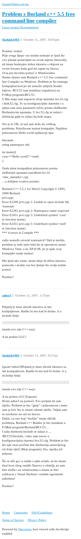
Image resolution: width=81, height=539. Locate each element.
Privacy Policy (37, 520)
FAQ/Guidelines (42, 512)
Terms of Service (13, 520)
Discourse (24, 529)
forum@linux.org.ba (15, 4)
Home (6, 512)
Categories (21, 512)
